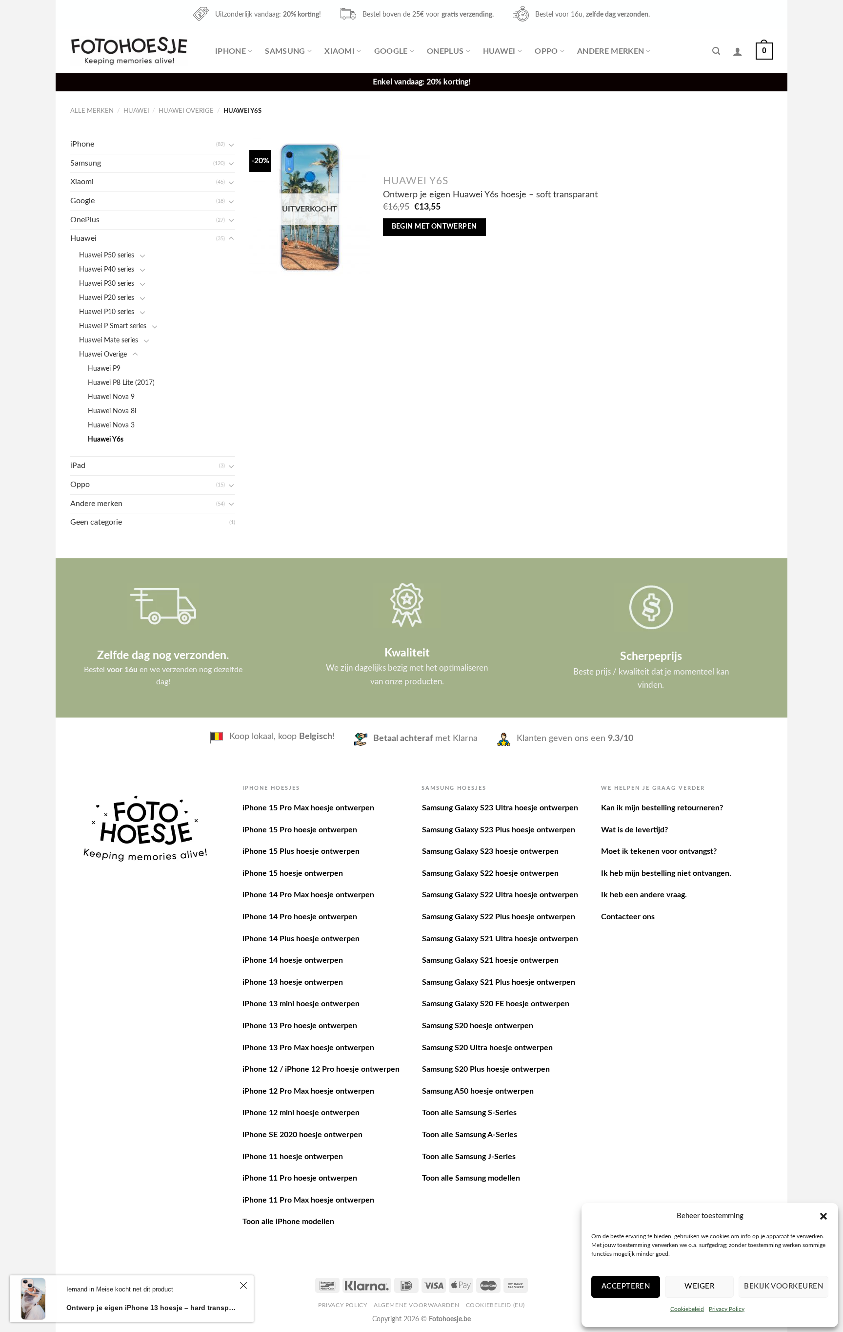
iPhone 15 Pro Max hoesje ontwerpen (308, 808)
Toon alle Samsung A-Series (469, 1135)
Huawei (499, 51)
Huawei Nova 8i (112, 411)
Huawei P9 (104, 368)
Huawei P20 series (106, 297)
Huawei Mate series (108, 340)
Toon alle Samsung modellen (471, 1178)
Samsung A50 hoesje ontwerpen (478, 1091)
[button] (823, 1216)
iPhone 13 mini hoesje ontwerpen (301, 1004)
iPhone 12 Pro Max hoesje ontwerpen (308, 1091)
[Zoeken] (716, 51)
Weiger (699, 1286)
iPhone (230, 51)
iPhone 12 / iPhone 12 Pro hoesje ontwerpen (321, 1069)
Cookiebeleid (687, 1309)
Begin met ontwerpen (434, 226)
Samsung (285, 51)
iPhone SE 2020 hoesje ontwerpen (302, 1135)
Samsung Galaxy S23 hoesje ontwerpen (490, 851)
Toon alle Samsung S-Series (469, 1113)
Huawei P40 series (106, 269)
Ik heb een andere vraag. (644, 895)
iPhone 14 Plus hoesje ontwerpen (301, 939)
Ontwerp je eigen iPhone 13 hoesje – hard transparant (151, 1307)
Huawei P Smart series (112, 326)
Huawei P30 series (106, 283)
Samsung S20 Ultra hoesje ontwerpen (487, 1048)
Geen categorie (96, 522)
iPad (77, 465)
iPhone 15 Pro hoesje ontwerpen (299, 830)
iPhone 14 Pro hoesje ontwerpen (299, 917)
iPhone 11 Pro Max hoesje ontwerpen (308, 1200)
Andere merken (610, 51)
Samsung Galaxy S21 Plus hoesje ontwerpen (498, 982)
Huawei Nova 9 (111, 397)
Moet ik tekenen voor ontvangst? (659, 851)
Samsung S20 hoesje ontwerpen (477, 1026)
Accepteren (626, 1286)
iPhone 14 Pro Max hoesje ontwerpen (308, 895)
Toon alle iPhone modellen (288, 1222)
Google (391, 51)
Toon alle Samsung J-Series (469, 1157)
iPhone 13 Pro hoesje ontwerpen (299, 1026)
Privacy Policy (726, 1309)
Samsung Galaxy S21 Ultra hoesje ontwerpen (500, 939)
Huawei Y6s (105, 439)
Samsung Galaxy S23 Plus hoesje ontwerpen (498, 830)
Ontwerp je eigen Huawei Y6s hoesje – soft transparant (490, 194)
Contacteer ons (628, 917)
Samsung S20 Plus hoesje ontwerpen (486, 1069)
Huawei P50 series (106, 255)
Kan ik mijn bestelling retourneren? (662, 808)
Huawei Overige (186, 111)
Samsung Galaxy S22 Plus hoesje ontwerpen (498, 917)
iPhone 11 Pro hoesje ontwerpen (299, 1178)
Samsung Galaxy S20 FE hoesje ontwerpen (495, 1004)
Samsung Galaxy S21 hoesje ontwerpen (490, 960)
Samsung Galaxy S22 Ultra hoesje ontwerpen (500, 895)
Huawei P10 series (106, 312)
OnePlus (445, 51)
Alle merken (92, 111)
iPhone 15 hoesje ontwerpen (292, 873)
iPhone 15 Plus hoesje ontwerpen (301, 851)
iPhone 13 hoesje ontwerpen (292, 982)
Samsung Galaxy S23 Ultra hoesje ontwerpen (500, 808)
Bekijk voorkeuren (783, 1286)
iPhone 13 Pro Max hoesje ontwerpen (308, 1048)
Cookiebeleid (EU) (495, 1305)
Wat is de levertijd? (634, 830)
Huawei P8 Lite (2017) (121, 382)
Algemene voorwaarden (416, 1305)
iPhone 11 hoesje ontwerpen (292, 1157)
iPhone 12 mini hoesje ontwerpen (301, 1113)
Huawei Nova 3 (111, 425)
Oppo (546, 51)
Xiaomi (339, 51)
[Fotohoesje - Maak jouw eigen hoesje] (129, 51)
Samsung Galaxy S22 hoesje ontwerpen (490, 873)
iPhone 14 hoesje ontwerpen (292, 960)
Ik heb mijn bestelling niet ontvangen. (666, 873)
